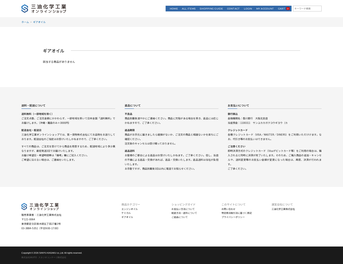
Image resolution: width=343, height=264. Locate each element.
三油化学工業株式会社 (283, 209)
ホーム (25, 22)
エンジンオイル (129, 209)
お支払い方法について (183, 209)
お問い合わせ (228, 209)
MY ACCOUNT (265, 8)
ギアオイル (39, 22)
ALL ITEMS (189, 8)
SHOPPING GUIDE (211, 8)
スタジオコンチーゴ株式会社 (52, 257)
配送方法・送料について (184, 213)
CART (283, 8)
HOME (174, 8)
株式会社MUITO (29, 257)
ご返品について (180, 217)
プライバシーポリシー (233, 217)
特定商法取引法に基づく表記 (237, 213)
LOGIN (248, 8)
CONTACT (233, 8)
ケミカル (126, 213)
